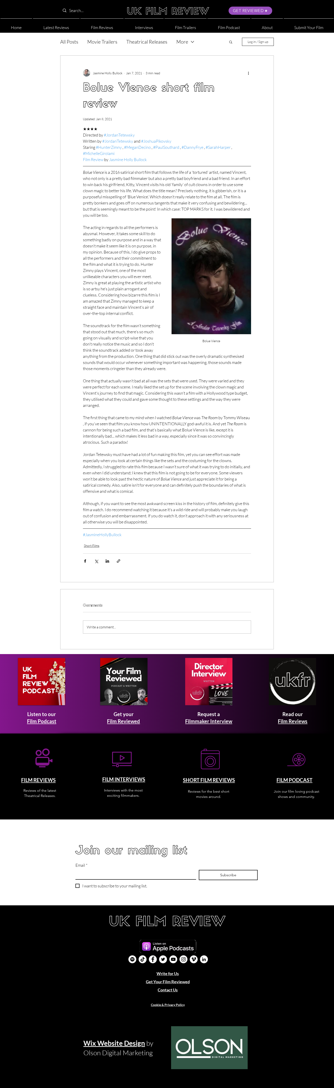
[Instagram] (183, 959)
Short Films (91, 546)
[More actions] (248, 73)
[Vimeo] (194, 959)
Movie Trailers (102, 42)
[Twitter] (163, 959)
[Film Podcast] (132, 959)
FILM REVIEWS (38, 780)
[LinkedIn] (204, 959)
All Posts (69, 42)
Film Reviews (292, 721)
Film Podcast (41, 721)
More (182, 42)
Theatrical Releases (146, 42)
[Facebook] (153, 959)
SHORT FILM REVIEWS (209, 780)
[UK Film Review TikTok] (143, 959)
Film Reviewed (123, 721)
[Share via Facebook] (85, 561)
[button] (267, 25)
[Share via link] (118, 561)
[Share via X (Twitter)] (96, 561)
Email (81, 865)
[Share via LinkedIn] (107, 561)
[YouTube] (173, 959)
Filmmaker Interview (208, 721)
